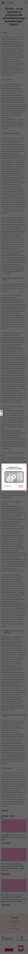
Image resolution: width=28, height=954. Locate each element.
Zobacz (21, 485)
